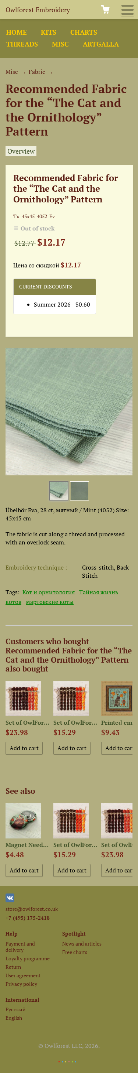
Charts (83, 32)
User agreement (23, 975)
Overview (21, 151)
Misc (60, 44)
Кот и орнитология (48, 592)
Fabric (37, 72)
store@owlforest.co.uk (32, 908)
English (14, 1017)
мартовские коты (50, 602)
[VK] (10, 900)
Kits (48, 32)
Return (13, 966)
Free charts (74, 952)
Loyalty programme (28, 958)
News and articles (82, 943)
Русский (16, 1009)
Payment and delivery (20, 946)
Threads (22, 44)
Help (12, 933)
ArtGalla (101, 44)
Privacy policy (21, 983)
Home (16, 32)
